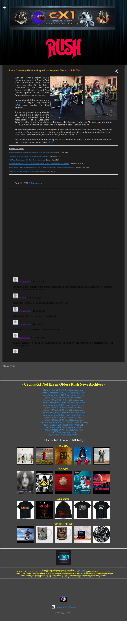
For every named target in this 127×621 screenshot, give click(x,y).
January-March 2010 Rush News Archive (63, 400)
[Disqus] (63, 232)
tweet (17, 134)
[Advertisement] (63, 587)
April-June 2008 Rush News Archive (63, 417)
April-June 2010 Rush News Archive (63, 397)
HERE (50, 142)
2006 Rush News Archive (63, 432)
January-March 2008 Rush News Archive (63, 420)
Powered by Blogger (65, 607)
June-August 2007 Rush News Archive (63, 425)
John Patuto (81, 570)
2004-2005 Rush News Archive (63, 434)
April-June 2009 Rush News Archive (63, 407)
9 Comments (35, 183)
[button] (116, 71)
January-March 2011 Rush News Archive (63, 390)
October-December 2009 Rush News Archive (63, 402)
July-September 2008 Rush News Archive (63, 415)
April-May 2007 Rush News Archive (63, 427)
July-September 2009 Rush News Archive (63, 405)
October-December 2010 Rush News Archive (63, 392)
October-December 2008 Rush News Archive (63, 412)
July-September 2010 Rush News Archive (63, 395)
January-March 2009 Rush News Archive (63, 410)
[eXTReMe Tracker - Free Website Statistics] (63, 601)
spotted (18, 102)
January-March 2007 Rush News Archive (63, 430)
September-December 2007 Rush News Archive (63, 422)
